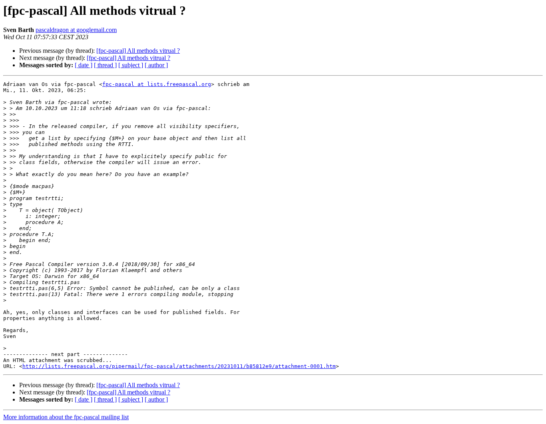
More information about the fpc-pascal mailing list (66, 417)
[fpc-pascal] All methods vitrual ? (138, 50)
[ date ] (83, 65)
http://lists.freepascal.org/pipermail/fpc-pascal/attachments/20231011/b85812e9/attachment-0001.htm (179, 366)
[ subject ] (130, 65)
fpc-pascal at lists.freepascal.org (156, 84)
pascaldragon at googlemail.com (76, 29)
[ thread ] (105, 65)
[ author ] (156, 65)
